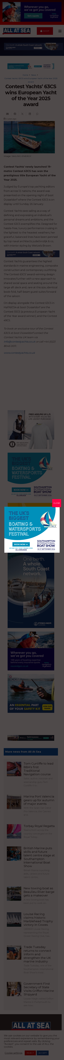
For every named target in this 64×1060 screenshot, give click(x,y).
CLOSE (56, 503)
